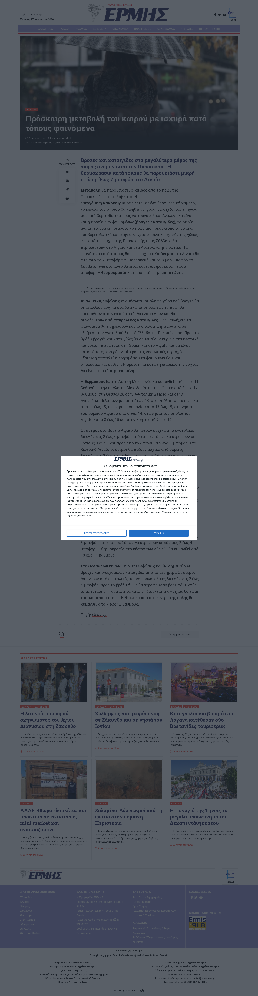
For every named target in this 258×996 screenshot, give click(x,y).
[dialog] (129, 498)
